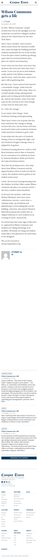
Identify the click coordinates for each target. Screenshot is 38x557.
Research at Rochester (17, 495)
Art (2, 517)
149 (15, 535)
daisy (4, 408)
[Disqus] (19, 288)
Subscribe (29, 542)
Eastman (3, 512)
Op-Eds (28, 517)
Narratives (4, 533)
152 (15, 542)
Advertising (29, 538)
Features (17, 492)
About (28, 530)
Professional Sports (17, 518)
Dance (3, 519)
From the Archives (19, 498)
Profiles (16, 505)
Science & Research (4, 502)
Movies (3, 521)
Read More (25, 422)
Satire (3, 535)
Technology (17, 501)
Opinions (29, 510)
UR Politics (4, 499)
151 (15, 540)
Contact (28, 535)
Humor (4, 530)
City (2, 497)
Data (28, 492)
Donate (4, 549)
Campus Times (19, 2)
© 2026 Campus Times (7, 556)
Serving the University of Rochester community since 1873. (12, 478)
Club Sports (17, 515)
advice (4, 428)
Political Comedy (6, 538)
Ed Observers (30, 515)
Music (3, 524)
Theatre (3, 526)
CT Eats (3, 515)
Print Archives (17, 532)
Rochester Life (18, 503)
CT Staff (7, 22)
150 (15, 538)
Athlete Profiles (18, 512)
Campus (3, 494)
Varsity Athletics (18, 521)
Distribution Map (31, 540)
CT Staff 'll (17, 252)
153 (15, 544)
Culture (4, 510)
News (3, 492)
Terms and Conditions (21, 556)
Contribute (29, 533)
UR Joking (4, 540)
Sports (16, 510)
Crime (3, 505)
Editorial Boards (30, 512)
